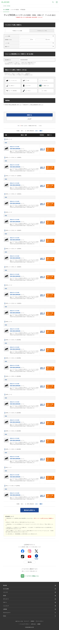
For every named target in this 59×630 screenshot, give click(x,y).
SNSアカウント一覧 (19, 621)
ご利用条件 (32, 621)
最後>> (41, 130)
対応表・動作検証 (7, 5)
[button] (29, 592)
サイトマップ (26, 621)
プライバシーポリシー (39, 621)
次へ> (37, 130)
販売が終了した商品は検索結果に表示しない (34, 104)
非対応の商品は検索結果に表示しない (13, 104)
